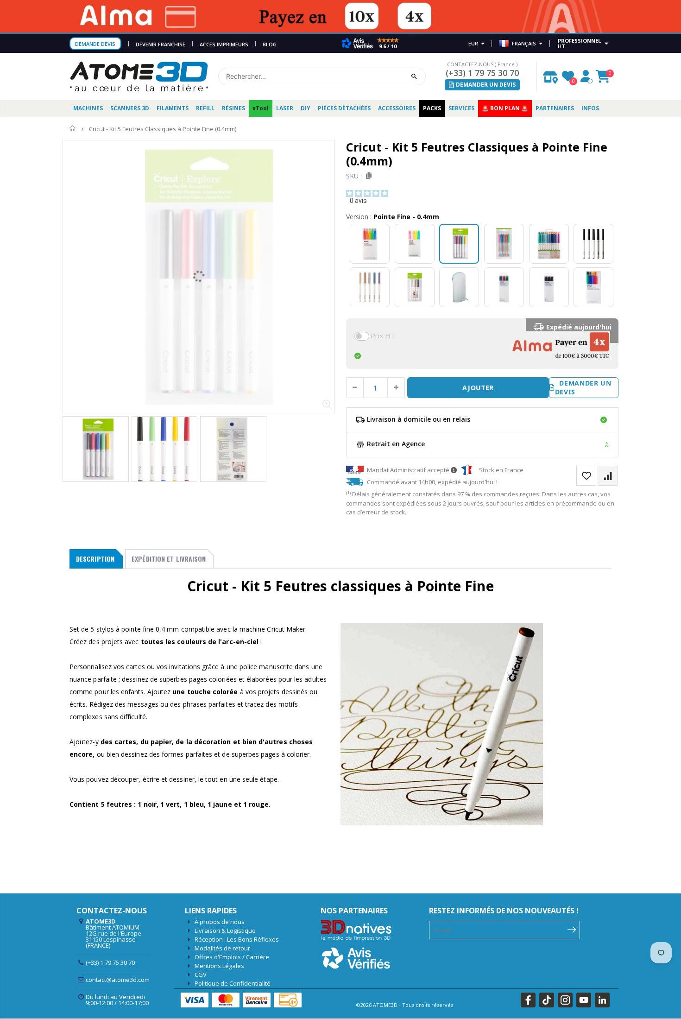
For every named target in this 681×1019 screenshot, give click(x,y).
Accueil (72, 129)
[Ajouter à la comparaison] (608, 476)
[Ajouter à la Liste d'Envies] (586, 476)
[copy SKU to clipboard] (367, 175)
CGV (201, 974)
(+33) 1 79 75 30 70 (482, 72)
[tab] (96, 559)
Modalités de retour (222, 948)
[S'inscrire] (572, 929)
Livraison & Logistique (225, 930)
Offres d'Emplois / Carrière (232, 957)
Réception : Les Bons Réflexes (237, 939)
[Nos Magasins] (550, 75)
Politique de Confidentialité (233, 983)
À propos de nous (220, 922)
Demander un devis (583, 388)
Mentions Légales (219, 966)
